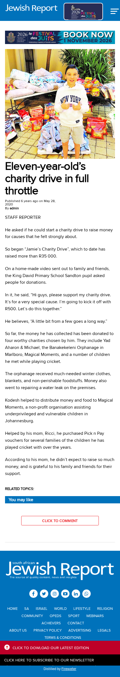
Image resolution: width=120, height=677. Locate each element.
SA (26, 608)
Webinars (95, 615)
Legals (104, 630)
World (60, 608)
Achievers (51, 622)
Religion (105, 608)
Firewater (68, 668)
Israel (41, 608)
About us (18, 630)
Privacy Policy (47, 630)
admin (14, 208)
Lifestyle (81, 608)
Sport (74, 615)
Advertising (79, 630)
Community (32, 615)
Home (12, 608)
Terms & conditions (62, 637)
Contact (76, 622)
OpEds (55, 615)
